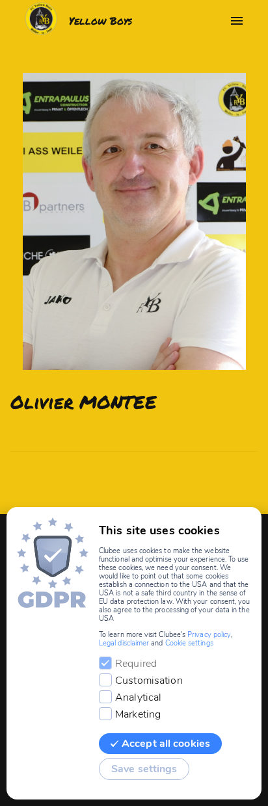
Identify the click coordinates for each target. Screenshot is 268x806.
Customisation (149, 680)
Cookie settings (189, 643)
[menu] (236, 20)
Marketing (138, 714)
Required (136, 663)
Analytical (138, 697)
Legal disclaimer (124, 643)
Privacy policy (209, 635)
